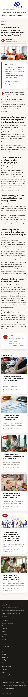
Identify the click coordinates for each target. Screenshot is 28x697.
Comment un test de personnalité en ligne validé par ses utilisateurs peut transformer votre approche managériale (12, 536)
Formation (16, 12)
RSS (3, 677)
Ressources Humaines (16, 15)
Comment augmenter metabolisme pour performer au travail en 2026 (13, 456)
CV (2, 626)
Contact (4, 672)
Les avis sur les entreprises (19, 685)
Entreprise (5, 9)
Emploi (23, 12)
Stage (3, 649)
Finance (12, 9)
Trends (3, 662)
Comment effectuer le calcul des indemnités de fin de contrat (11, 417)
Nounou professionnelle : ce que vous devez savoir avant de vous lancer (11, 495)
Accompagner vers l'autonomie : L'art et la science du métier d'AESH (12, 577)
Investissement (5, 646)
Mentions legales (6, 675)
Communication (7, 12)
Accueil (3, 21)
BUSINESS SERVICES (7, 682)
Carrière (4, 637)
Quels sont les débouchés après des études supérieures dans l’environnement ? (13, 378)
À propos (4, 669)
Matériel (4, 15)
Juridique (4, 660)
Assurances (5, 657)
